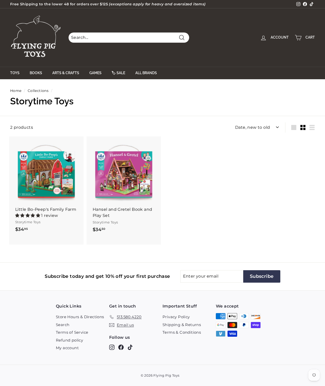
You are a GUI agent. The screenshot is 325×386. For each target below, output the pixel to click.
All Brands (146, 73)
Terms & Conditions (181, 332)
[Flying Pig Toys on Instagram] (112, 347)
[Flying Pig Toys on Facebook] (121, 347)
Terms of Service (72, 332)
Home (16, 91)
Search (62, 324)
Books (36, 73)
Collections (38, 91)
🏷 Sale (118, 73)
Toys (15, 73)
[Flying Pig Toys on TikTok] (130, 347)
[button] (28, 215)
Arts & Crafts (65, 73)
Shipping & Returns (181, 324)
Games (95, 73)
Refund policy (69, 340)
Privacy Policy (176, 316)
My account (67, 347)
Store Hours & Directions (80, 316)
